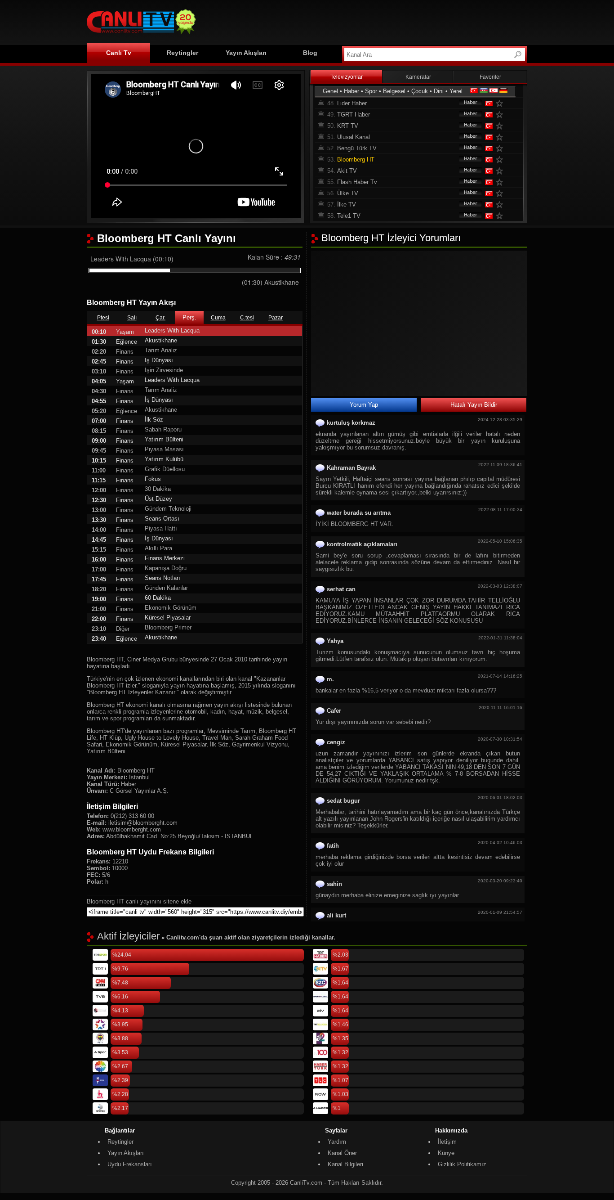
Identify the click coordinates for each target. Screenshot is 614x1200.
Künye (446, 1153)
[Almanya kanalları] (503, 91)
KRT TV (347, 125)
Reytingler (182, 52)
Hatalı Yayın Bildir (473, 404)
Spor (371, 91)
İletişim (447, 1141)
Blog (310, 52)
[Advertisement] (363, 21)
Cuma (218, 318)
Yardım (337, 1141)
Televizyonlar (346, 77)
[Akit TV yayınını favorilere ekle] (501, 170)
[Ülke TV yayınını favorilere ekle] (501, 193)
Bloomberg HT (355, 159)
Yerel (456, 91)
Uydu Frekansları (129, 1164)
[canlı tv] (141, 35)
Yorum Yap (364, 404)
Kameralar (418, 77)
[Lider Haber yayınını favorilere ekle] (501, 103)
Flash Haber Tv (357, 182)
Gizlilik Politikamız (462, 1164)
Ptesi (103, 318)
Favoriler (490, 77)
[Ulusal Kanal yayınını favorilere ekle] (501, 137)
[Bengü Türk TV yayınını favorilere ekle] (501, 148)
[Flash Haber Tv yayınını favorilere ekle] (501, 182)
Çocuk (419, 91)
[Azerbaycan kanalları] (484, 91)
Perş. (189, 317)
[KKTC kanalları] (493, 91)
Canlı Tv (118, 52)
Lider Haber (352, 103)
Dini (439, 91)
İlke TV (346, 204)
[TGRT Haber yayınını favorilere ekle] (501, 114)
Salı (132, 318)
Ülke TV (347, 193)
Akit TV (347, 170)
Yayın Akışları (246, 52)
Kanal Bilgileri (345, 1164)
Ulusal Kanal (353, 137)
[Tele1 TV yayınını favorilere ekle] (501, 215)
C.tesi (247, 318)
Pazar (275, 318)
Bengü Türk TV (357, 148)
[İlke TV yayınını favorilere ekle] (501, 204)
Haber (351, 91)
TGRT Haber (353, 114)
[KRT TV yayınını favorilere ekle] (501, 125)
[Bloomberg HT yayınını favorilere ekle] (501, 159)
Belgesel (394, 91)
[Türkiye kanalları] (474, 91)
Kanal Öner (342, 1153)
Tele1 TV (348, 215)
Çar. (160, 318)
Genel (330, 91)
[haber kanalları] (466, 103)
